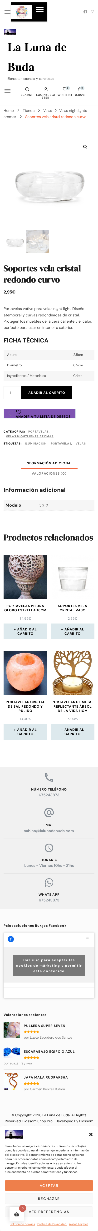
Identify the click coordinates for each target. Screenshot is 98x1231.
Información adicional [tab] (49, 463)
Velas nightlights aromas (30, 436)
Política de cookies (22, 1224)
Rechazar (49, 1198)
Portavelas (38, 432)
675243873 (49, 794)
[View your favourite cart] (65, 90)
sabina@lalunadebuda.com (49, 830)
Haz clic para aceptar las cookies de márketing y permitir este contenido (49, 965)
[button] (90, 1134)
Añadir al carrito (46, 392)
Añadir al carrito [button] (27, 631)
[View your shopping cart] (79, 90)
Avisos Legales (78, 1224)
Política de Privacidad (52, 1224)
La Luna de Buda (56, 1115)
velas (81, 443)
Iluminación (36, 443)
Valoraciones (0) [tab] (49, 473)
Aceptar (49, 1185)
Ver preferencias (49, 1211)
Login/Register (45, 96)
